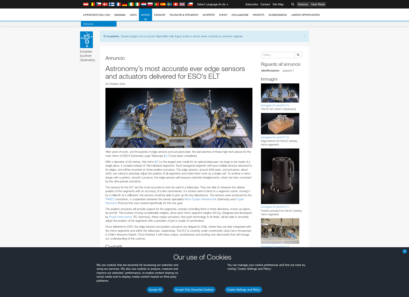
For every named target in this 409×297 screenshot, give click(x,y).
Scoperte (209, 14)
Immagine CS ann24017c (275, 206)
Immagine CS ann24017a (275, 105)
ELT (167, 155)
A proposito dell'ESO (96, 14)
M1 (157, 161)
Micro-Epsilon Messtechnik (200, 199)
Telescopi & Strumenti (184, 14)
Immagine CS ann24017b (275, 137)
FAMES (109, 199)
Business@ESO (278, 14)
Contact (265, 4)
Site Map (278, 4)
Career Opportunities (305, 14)
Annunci (88, 24)
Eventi (223, 14)
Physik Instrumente (120, 216)
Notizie (145, 14)
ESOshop (159, 14)
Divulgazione (240, 14)
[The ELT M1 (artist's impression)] (178, 118)
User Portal (318, 4)
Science (303, 4)
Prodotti (258, 14)
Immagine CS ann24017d (275, 246)
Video (133, 14)
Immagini (119, 14)
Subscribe (251, 4)
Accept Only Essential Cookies (194, 289)
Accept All (155, 289)
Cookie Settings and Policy (243, 289)
